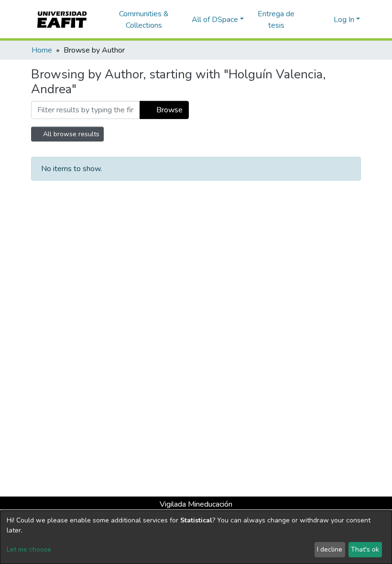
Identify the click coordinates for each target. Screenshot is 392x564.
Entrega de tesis (276, 20)
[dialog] (196, 537)
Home (42, 50)
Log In (344, 19)
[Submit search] (311, 19)
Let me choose (29, 549)
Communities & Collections (144, 20)
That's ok (365, 549)
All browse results (70, 134)
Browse (168, 110)
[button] (325, 19)
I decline (329, 549)
